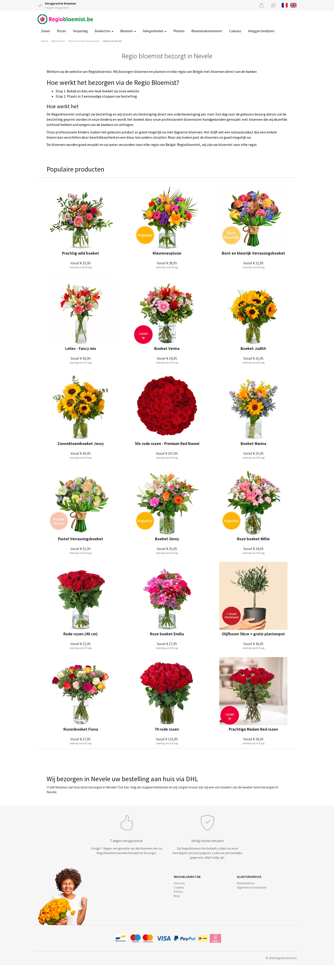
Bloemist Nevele (112, 41)
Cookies (179, 887)
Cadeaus (235, 31)
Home (44, 41)
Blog (176, 896)
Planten (178, 31)
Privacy (178, 892)
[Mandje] (261, 5)
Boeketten (103, 31)
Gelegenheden (153, 31)
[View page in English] (293, 4)
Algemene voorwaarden (251, 887)
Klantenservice (245, 883)
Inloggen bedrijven (261, 31)
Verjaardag (80, 31)
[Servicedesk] (273, 5)
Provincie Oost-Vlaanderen (84, 41)
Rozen (61, 31)
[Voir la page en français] (285, 4)
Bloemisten (58, 41)
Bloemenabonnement (206, 31)
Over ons (179, 883)
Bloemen (127, 31)
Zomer (45, 31)
